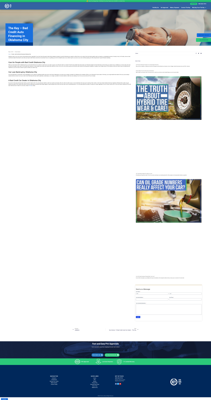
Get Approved (164, 7)
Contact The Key (185, 7)
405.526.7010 (202, 3)
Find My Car (155, 7)
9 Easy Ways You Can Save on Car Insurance (145, 70)
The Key (30, 85)
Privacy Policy (94, 382)
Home (9, 54)
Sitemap (94, 381)
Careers (94, 378)
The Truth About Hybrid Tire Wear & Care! (144, 173)
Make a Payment (174, 7)
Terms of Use (94, 385)
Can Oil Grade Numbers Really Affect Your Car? (145, 276)
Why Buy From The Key (198, 7)
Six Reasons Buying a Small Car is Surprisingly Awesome (147, 64)
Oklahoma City (94, 387)
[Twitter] (118, 384)
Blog (95, 379)
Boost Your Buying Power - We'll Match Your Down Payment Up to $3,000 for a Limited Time (107, 1)
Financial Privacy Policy (94, 384)
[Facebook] (116, 384)
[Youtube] (120, 384)
